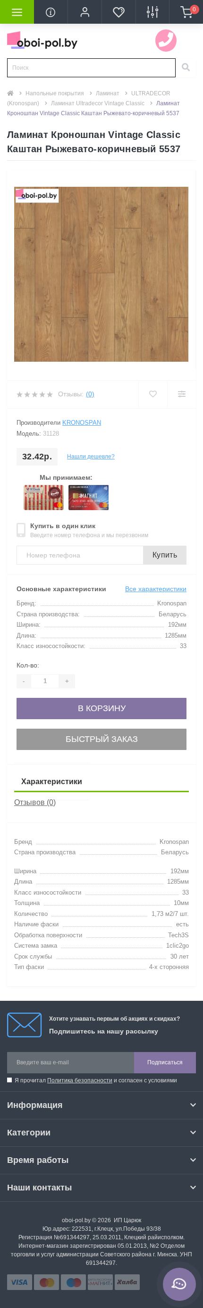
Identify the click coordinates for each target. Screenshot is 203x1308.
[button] (85, 12)
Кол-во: (28, 665)
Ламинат (107, 93)
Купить (164, 555)
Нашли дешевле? (91, 456)
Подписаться (165, 1062)
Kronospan (81, 422)
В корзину (102, 708)
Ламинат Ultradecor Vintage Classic (97, 103)
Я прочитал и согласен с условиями (96, 1080)
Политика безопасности (79, 1080)
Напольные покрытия (54, 93)
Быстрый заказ (102, 739)
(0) (90, 394)
